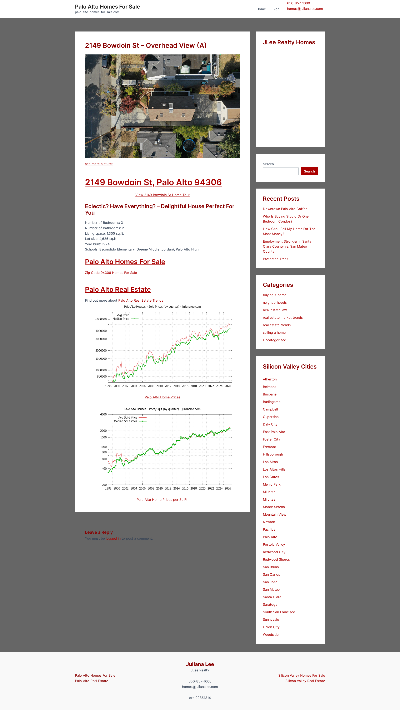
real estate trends (277, 325)
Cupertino (271, 417)
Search (268, 164)
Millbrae (269, 492)
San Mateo (271, 589)
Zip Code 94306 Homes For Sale (111, 273)
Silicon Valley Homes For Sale (301, 675)
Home (261, 9)
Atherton (270, 379)
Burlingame (271, 402)
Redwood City (274, 552)
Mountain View (274, 514)
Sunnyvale (271, 619)
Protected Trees (275, 259)
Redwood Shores (276, 559)
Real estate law (275, 310)
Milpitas (269, 499)
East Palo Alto (274, 432)
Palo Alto (270, 537)
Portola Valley (274, 544)
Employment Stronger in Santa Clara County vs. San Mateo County (287, 246)
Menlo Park (272, 484)
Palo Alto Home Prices (162, 397)
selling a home (274, 332)
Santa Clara (272, 597)
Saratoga (270, 604)
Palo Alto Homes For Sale (107, 6)
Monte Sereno (274, 507)
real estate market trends (283, 317)
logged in (113, 538)
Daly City (270, 424)
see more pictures (99, 164)
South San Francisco (279, 612)
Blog (276, 9)
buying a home (274, 295)
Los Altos (270, 462)
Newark (269, 522)
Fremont (269, 447)
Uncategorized (274, 340)
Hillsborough (273, 454)
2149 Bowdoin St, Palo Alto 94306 (153, 182)
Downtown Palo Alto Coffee (285, 209)
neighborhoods (275, 302)
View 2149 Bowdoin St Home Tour (162, 195)
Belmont (269, 387)
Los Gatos (271, 477)
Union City (271, 627)
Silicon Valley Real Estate (305, 681)
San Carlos (271, 574)
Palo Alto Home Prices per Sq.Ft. (162, 499)
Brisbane (269, 394)
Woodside (271, 634)
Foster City (271, 439)
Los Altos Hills (274, 469)
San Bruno (271, 567)
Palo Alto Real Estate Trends (140, 300)
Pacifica (269, 529)
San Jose (270, 582)
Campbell (270, 409)
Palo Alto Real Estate (118, 289)
